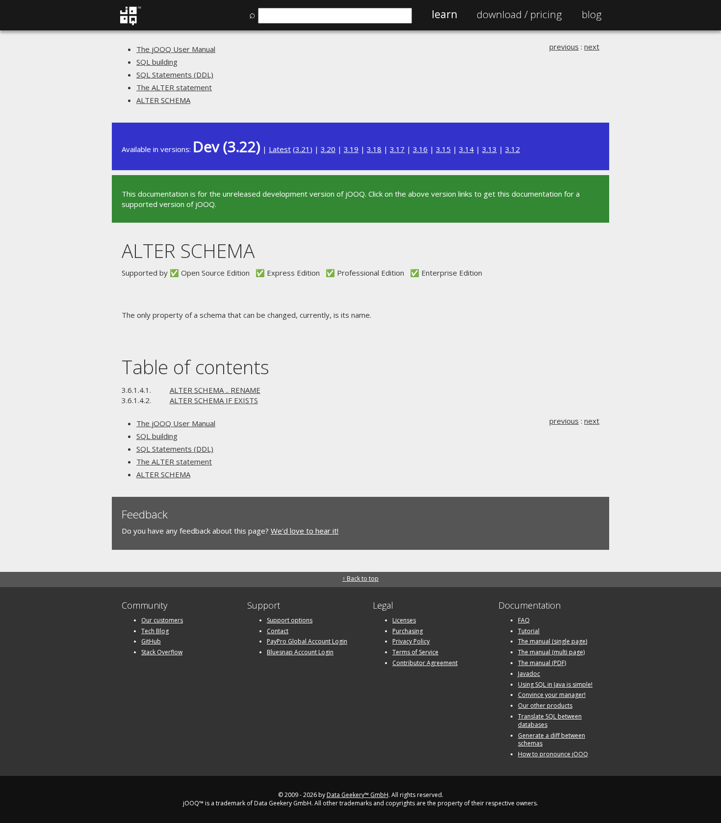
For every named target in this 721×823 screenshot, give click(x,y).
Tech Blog (155, 631)
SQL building (157, 62)
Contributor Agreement (425, 663)
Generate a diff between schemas (551, 739)
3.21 (302, 149)
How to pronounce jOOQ (553, 754)
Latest (280, 149)
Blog (592, 14)
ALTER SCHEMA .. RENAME (215, 390)
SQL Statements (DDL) (174, 74)
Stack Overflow (161, 652)
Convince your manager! (552, 695)
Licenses (404, 620)
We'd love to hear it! (304, 531)
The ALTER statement (174, 87)
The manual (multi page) (551, 652)
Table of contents (195, 367)
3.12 (512, 149)
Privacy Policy (411, 641)
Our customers (162, 620)
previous (564, 46)
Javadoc (529, 673)
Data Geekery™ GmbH (357, 795)
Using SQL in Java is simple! (555, 684)
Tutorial (529, 631)
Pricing (519, 14)
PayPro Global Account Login (307, 641)
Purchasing (407, 631)
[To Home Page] (130, 23)
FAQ (524, 620)
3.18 (374, 149)
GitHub (151, 641)
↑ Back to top (360, 578)
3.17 (397, 149)
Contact (277, 631)
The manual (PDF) (542, 663)
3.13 (489, 149)
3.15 (443, 149)
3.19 (351, 149)
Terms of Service (415, 652)
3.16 (420, 149)
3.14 (466, 149)
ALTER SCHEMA (163, 100)
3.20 (328, 149)
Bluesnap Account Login (300, 652)
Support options (289, 620)
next (591, 46)
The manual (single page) (552, 641)
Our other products (545, 705)
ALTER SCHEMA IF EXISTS (214, 400)
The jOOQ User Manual (175, 49)
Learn (444, 14)
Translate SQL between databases (550, 720)
